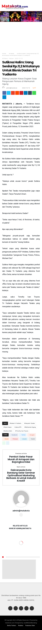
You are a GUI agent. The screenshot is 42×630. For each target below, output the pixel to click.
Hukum (11, 58)
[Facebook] (10, 608)
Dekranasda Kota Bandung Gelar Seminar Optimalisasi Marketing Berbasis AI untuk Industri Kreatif (21, 474)
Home (4, 53)
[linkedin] (26, 93)
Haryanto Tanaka (30, 423)
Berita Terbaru (11, 625)
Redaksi (20, 625)
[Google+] (21, 608)
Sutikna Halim (8, 431)
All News (11, 53)
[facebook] (4, 93)
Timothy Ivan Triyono (22, 431)
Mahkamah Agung (30, 427)
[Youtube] (32, 608)
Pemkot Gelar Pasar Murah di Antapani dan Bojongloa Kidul (21, 458)
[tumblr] (30, 93)
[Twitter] (16, 608)
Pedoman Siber (30, 625)
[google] (13, 93)
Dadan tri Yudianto (16, 423)
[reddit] (17, 93)
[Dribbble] (26, 608)
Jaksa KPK (18, 427)
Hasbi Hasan (8, 427)
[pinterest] (21, 93)
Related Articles (20, 526)
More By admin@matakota (20, 528)
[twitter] (9, 93)
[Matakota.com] (15, 4)
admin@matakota (11, 88)
